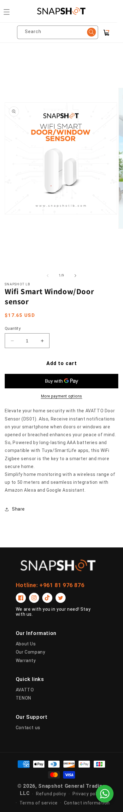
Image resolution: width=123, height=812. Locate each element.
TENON (23, 697)
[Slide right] (75, 276)
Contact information (87, 802)
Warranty (26, 660)
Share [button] (18, 509)
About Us (26, 643)
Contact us (28, 727)
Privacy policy (88, 793)
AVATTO (25, 689)
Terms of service (39, 802)
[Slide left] (48, 276)
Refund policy (51, 793)
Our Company (30, 652)
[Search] (91, 32)
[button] (7, 12)
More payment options (61, 396)
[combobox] (60, 32)
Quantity (12, 328)
